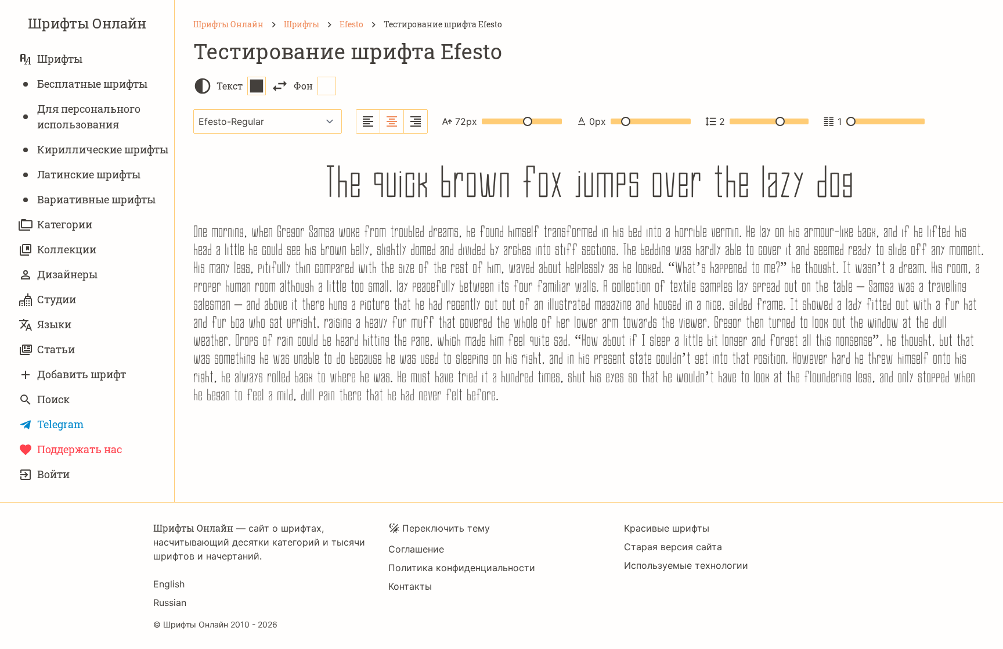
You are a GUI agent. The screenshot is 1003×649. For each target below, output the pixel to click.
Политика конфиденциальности (461, 567)
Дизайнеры (67, 274)
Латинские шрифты (88, 174)
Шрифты (59, 59)
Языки (54, 324)
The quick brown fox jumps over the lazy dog (589, 180)
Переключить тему (446, 528)
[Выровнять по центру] (392, 121)
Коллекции (66, 249)
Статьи (56, 349)
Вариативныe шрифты (96, 199)
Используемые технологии (686, 565)
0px (597, 121)
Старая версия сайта (673, 547)
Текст (230, 86)
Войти (53, 474)
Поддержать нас (79, 449)
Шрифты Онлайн (87, 23)
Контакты (410, 586)
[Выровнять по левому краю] (368, 121)
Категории (64, 224)
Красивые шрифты (666, 528)
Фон (303, 86)
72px (466, 121)
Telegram (60, 424)
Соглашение (416, 549)
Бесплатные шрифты (92, 84)
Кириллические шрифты (102, 149)
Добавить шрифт (81, 374)
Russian (169, 602)
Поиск (53, 399)
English (169, 584)
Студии (56, 299)
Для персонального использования (88, 116)
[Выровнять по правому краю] (415, 121)
